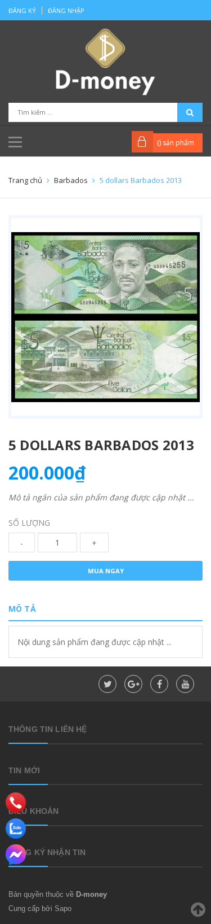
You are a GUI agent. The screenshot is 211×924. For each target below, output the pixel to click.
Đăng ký (22, 10)
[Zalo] (16, 828)
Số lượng (29, 522)
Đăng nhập (66, 10)
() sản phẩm (175, 142)
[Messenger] (16, 854)
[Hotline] (16, 802)
